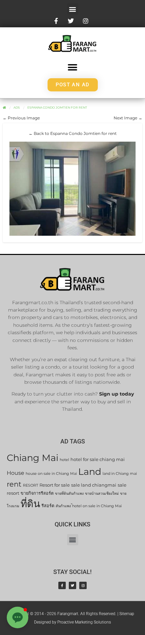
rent (14, 484)
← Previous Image (21, 117)
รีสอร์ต (47, 505)
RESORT (30, 485)
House (15, 473)
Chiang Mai (32, 457)
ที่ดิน (30, 504)
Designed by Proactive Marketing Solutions (72, 622)
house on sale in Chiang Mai (51, 473)
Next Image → (128, 117)
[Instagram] (83, 585)
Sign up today (116, 394)
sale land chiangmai (93, 485)
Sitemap (126, 613)
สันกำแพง (63, 506)
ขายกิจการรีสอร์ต (37, 493)
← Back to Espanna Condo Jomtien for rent (73, 133)
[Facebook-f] (62, 585)
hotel (64, 460)
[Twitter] (72, 585)
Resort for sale (54, 485)
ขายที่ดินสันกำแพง (69, 493)
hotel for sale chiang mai (97, 459)
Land (89, 471)
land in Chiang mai (120, 473)
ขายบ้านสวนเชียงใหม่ (102, 493)
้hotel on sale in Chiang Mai (97, 506)
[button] (72, 9)
